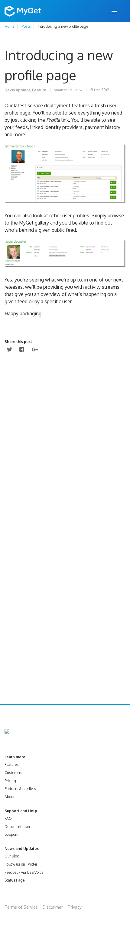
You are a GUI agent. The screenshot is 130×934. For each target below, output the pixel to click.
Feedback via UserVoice (24, 872)
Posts (26, 26)
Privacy (75, 907)
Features (11, 764)
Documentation (17, 826)
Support (11, 834)
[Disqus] (65, 445)
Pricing (10, 780)
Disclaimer (53, 907)
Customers (13, 772)
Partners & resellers (20, 788)
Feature (39, 90)
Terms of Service (21, 907)
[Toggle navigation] (114, 11)
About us (12, 796)
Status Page (14, 880)
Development (17, 90)
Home (9, 26)
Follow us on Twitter (21, 864)
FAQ (8, 818)
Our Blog (12, 856)
